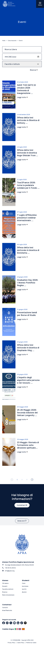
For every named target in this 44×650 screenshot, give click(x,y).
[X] (10, 623)
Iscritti (24, 589)
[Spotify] (25, 623)
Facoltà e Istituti (7, 589)
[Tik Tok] (21, 623)
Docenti (4, 586)
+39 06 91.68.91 (10, 568)
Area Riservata (7, 610)
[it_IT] (16, 629)
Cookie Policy (20, 642)
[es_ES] (23, 629)
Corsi (23, 583)
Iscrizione (25, 586)
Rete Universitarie (8, 595)
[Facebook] (3, 623)
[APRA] (11, 4)
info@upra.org (9, 571)
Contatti (5, 607)
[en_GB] (19, 629)
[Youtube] (14, 623)
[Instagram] (7, 623)
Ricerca (4, 592)
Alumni (24, 592)
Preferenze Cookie (31, 642)
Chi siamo (5, 583)
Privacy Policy (11, 642)
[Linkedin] (18, 623)
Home (3, 40)
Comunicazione (12, 40)
